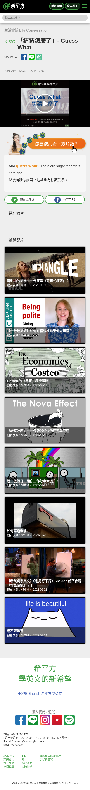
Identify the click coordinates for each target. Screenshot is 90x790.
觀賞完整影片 (28, 199)
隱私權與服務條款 (50, 756)
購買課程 (56, 6)
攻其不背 (8, 756)
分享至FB (69, 199)
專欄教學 (8, 766)
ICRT (25, 756)
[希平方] (14, 6)
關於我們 (27, 763)
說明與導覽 (46, 759)
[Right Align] (84, 6)
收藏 (12, 41)
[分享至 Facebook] (24, 57)
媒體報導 (27, 766)
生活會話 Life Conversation (26, 30)
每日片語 (8, 763)
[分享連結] (39, 57)
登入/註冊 (72, 6)
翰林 (24, 759)
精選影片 (8, 759)
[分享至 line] (32, 57)
